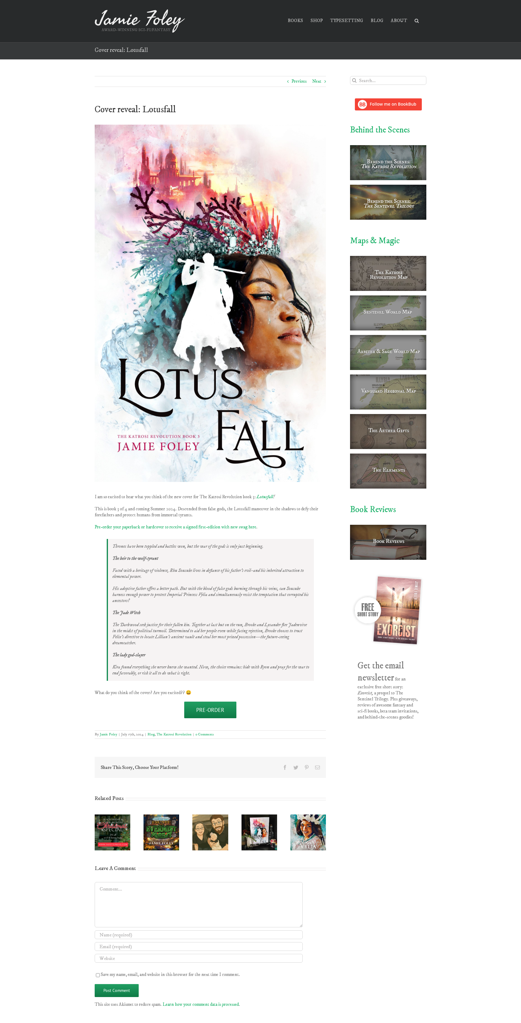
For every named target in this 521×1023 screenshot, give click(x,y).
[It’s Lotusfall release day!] (259, 817)
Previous (299, 81)
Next (316, 81)
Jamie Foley (108, 734)
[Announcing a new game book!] (161, 817)
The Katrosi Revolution (173, 734)
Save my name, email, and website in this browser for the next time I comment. (170, 974)
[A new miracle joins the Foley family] (210, 817)
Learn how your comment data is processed (201, 1004)
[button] (417, 20)
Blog (151, 734)
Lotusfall (265, 497)
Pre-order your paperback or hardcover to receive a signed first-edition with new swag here (175, 527)
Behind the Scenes (380, 130)
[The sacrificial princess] (308, 817)
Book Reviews (373, 509)
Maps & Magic (375, 240)
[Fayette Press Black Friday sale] (112, 817)
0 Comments (204, 734)
